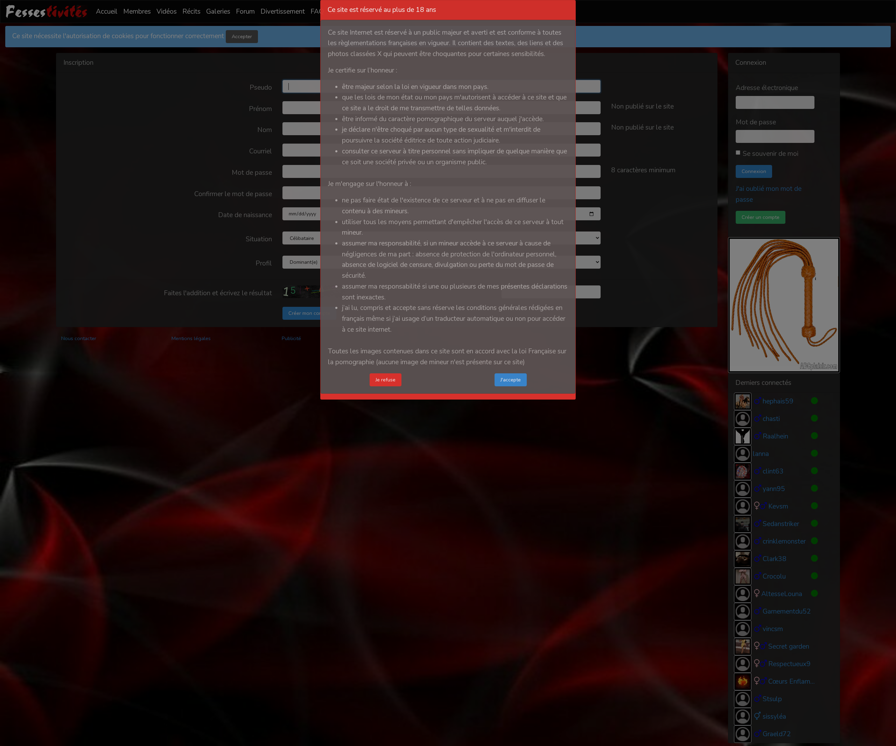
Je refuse (386, 379)
